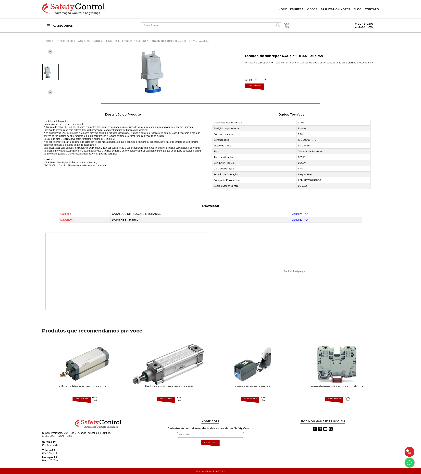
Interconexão (65, 40)
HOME (283, 9)
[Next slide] (50, 92)
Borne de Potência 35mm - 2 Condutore (336, 386)
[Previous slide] (50, 51)
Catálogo (65, 214)
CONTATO (372, 9)
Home (47, 40)
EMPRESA (296, 9)
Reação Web (219, 471)
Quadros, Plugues (90, 40)
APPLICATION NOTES (335, 9)
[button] (50, 72)
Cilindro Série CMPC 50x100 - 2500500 (84, 386)
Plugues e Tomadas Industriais (126, 40)
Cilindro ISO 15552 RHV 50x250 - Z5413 (168, 386)
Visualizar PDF (300, 214)
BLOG (357, 9)
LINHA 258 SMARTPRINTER (252, 386)
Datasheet (66, 219)
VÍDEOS (312, 9)
